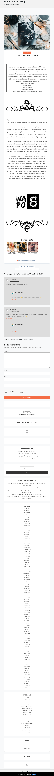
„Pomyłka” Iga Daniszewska (27, 266)
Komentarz (7, 351)
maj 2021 (27, 623)
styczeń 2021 (27, 631)
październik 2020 (27, 636)
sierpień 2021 (27, 618)
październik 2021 (27, 614)
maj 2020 (27, 646)
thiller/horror (27, 727)
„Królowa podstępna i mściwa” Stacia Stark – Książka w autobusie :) (23, 490)
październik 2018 (27, 677)
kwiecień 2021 (27, 625)
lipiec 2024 (27, 555)
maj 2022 (27, 603)
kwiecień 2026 (27, 515)
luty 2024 (27, 564)
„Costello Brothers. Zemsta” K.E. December (27, 269)
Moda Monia (15, 494)
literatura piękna (27, 716)
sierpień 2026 (27, 508)
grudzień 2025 (27, 523)
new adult (27, 717)
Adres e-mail (7, 376)
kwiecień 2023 (27, 582)
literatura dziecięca (27, 708)
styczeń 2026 (27, 521)
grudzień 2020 (27, 633)
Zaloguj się (27, 743)
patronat (27, 721)
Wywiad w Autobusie (27, 730)
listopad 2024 (27, 547)
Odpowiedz (9, 287)
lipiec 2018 (27, 683)
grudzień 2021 (27, 610)
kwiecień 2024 (27, 560)
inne (27, 701)
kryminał (27, 703)
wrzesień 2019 (27, 659)
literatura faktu (27, 712)
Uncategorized (27, 729)
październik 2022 (27, 594)
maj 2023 (27, 581)
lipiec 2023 (27, 577)
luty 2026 (27, 519)
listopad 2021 (27, 612)
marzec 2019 (27, 668)
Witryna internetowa (9, 383)
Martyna (12, 279)
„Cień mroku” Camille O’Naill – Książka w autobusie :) (21, 339)
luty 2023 (27, 586)
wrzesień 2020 (27, 638)
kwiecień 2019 (27, 666)
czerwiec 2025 (27, 534)
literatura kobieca (22, 260)
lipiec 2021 (27, 620)
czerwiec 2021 (27, 622)
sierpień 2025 (27, 530)
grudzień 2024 (27, 545)
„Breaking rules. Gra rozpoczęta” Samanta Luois (30, 494)
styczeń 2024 (27, 566)
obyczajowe (29, 260)
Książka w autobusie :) (14, 2)
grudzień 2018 (27, 674)
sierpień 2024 (27, 553)
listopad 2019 (27, 655)
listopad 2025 (27, 525)
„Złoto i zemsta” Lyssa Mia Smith (27, 458)
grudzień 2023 (27, 568)
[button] (48, 4)
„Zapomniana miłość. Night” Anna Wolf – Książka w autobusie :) (23, 487)
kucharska (27, 704)
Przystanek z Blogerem (27, 723)
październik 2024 (27, 549)
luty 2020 (27, 651)
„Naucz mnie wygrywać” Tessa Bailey (27, 453)
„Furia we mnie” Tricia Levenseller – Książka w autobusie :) (21, 483)
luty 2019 (27, 670)
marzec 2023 (27, 584)
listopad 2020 (27, 635)
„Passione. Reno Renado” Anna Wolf (27, 451)
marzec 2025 (27, 540)
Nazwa (6, 370)
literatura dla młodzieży (27, 706)
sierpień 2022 (27, 597)
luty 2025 (27, 542)
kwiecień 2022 (27, 605)
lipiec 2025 (27, 532)
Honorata (12, 309)
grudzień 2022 (27, 590)
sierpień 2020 (27, 640)
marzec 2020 (27, 649)
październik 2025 (27, 527)
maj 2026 (27, 514)
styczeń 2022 (27, 609)
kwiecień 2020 (27, 648)
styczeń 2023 (27, 588)
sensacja (34, 260)
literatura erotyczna (27, 710)
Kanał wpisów (27, 744)
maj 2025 (27, 536)
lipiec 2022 (27, 599)
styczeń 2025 (27, 543)
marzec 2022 (27, 607)
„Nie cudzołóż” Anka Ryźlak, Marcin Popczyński (27, 456)
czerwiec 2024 (27, 556)
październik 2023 (27, 571)
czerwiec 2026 (27, 512)
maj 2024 (27, 558)
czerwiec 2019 (27, 663)
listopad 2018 (27, 676)
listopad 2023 (27, 569)
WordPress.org (27, 748)
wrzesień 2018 (27, 679)
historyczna (27, 699)
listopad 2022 (27, 592)
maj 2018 (27, 687)
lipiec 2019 (27, 661)
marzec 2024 (27, 562)
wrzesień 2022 (27, 596)
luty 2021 (27, 629)
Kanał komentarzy (27, 746)
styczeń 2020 (27, 653)
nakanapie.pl (27, 440)
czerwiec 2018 (27, 685)
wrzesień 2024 (27, 551)
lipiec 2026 (27, 510)
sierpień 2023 (27, 575)
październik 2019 (27, 657)
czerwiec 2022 (27, 601)
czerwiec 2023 (27, 579)
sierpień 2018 (27, 681)
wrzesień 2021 (27, 616)
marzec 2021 (27, 627)
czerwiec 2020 (27, 644)
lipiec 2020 (27, 642)
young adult (27, 732)
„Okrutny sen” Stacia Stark (27, 455)
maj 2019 (27, 664)
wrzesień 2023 (27, 573)
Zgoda (34, 774)
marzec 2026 (27, 517)
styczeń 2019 (27, 672)
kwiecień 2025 (27, 538)
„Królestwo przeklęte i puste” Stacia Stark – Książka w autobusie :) (23, 496)
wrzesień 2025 (27, 528)
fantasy (27, 697)
